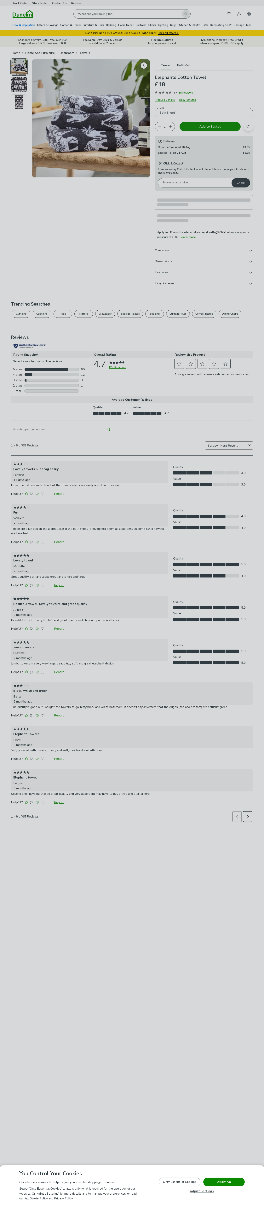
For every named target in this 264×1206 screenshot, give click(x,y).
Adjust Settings (202, 1191)
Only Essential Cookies (179, 1182)
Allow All (224, 1182)
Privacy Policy (63, 1198)
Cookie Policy (39, 1198)
